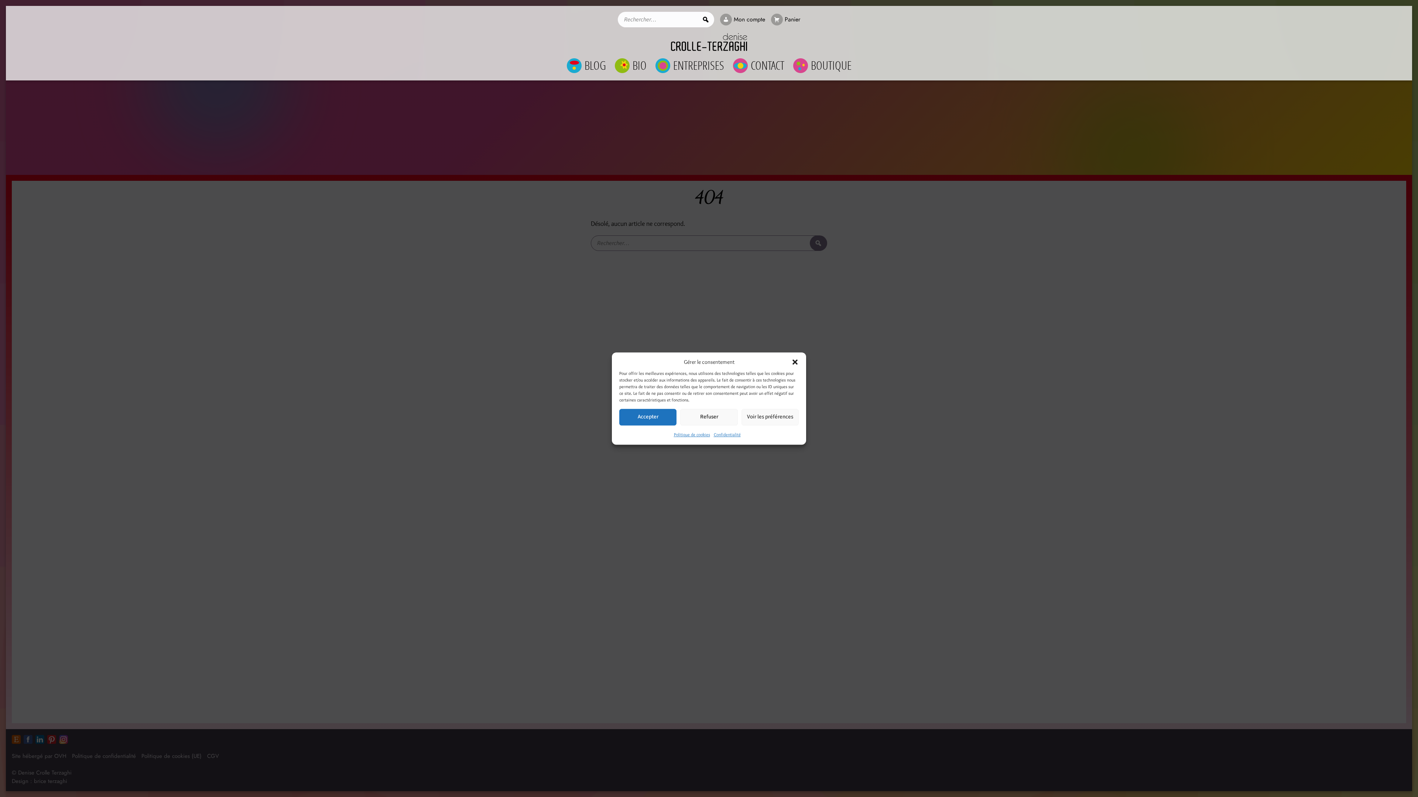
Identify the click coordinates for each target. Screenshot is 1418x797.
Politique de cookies (692, 434)
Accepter (648, 417)
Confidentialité (727, 434)
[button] (795, 362)
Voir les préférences (770, 417)
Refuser (709, 417)
